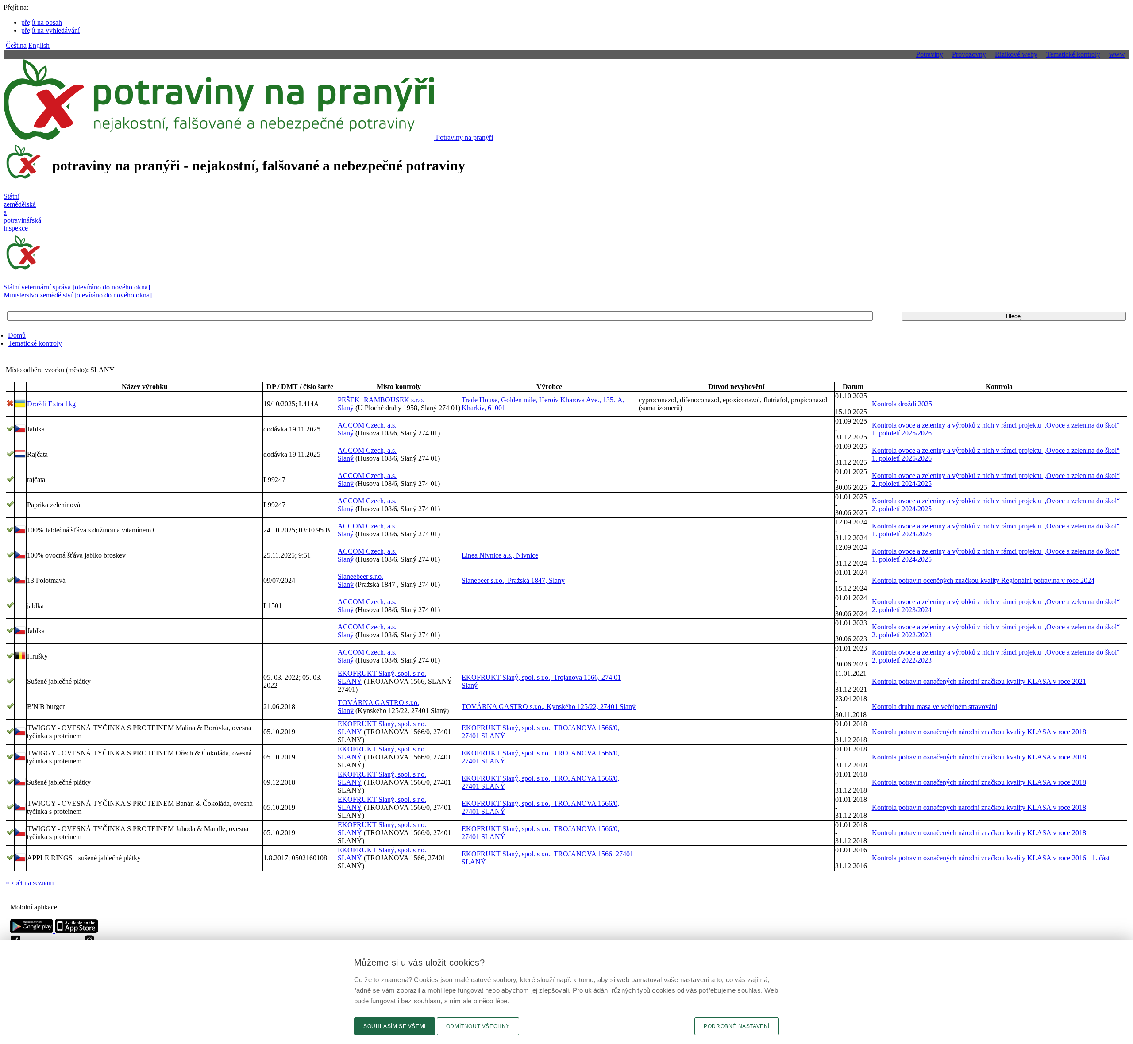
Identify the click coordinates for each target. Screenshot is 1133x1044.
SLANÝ (350, 681)
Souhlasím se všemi (394, 1026)
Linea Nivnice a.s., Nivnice (500, 555)
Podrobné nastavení (737, 1026)
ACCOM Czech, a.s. (367, 425)
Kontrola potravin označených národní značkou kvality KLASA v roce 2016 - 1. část (991, 858)
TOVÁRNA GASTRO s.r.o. (378, 702)
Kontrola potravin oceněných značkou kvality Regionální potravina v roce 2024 (983, 580)
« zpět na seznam (30, 882)
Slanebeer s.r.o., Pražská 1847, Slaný (513, 580)
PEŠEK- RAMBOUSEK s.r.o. (381, 400)
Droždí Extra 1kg (51, 404)
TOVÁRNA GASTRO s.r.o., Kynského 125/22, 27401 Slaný (549, 706)
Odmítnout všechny (478, 1026)
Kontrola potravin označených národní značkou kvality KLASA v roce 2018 (979, 732)
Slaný (346, 408)
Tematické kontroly (35, 343)
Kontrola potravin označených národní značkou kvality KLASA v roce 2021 (979, 681)
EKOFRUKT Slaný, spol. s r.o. (382, 673)
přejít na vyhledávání (50, 30)
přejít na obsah (41, 22)
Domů (17, 335)
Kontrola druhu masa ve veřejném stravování (934, 706)
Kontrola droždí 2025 (902, 404)
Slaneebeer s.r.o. (360, 576)
